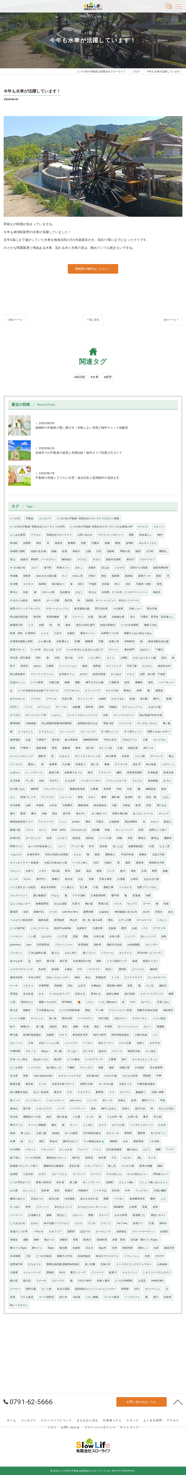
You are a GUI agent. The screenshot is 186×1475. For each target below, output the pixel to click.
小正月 (58, 633)
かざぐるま (117, 698)
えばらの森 (154, 707)
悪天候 (56, 739)
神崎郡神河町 (90, 739)
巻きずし (81, 813)
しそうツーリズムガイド (157, 1272)
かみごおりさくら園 (144, 657)
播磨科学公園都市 (54, 1165)
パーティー (16, 1215)
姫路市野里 (99, 674)
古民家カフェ (66, 674)
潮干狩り (41, 879)
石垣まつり (37, 1198)
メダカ (42, 870)
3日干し (14, 707)
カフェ (42, 829)
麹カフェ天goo (18, 1247)
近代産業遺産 (114, 1149)
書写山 (155, 838)
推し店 (112, 1165)
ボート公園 (52, 600)
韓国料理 (127, 1247)
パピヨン (127, 1157)
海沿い (109, 969)
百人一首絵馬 (41, 1092)
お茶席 (133, 1206)
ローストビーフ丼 (36, 715)
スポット (31, 1149)
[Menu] (179, 6)
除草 (139, 690)
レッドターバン (34, 772)
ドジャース (97, 1272)
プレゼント (16, 952)
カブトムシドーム (132, 707)
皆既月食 (168, 772)
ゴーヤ (146, 903)
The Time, (122, 1223)
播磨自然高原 (77, 788)
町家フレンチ (28, 797)
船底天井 (169, 1247)
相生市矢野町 (48, 887)
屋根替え (110, 854)
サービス (143, 526)
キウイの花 (111, 690)
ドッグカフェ (132, 1297)
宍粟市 (95, 543)
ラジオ (152, 1157)
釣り (117, 584)
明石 (41, 1141)
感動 (25, 1239)
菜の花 (69, 657)
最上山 (55, 952)
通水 (33, 813)
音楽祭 (76, 1247)
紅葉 (90, 616)
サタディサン (139, 1018)
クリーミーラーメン (42, 674)
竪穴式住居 (101, 608)
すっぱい (73, 1051)
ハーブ (61, 1108)
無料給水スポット (56, 1157)
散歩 (103, 575)
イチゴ (130, 674)
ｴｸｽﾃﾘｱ (159, 1256)
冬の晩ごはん (17, 788)
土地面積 (114, 821)
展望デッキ (144, 575)
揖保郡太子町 (156, 862)
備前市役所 (16, 977)
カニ (12, 797)
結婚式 (164, 1231)
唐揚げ (69, 1190)
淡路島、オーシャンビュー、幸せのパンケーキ (112, 600)
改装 (129, 985)
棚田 (119, 772)
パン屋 (32, 936)
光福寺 (50, 1034)
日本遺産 (70, 1198)
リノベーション (68, 666)
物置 (158, 1149)
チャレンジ (37, 1018)
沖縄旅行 (83, 1190)
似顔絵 (56, 1133)
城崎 (75, 1026)
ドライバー (104, 772)
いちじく (162, 920)
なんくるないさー (20, 903)
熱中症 (76, 1157)
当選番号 (67, 805)
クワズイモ (159, 928)
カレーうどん (59, 1174)
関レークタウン (19, 1305)
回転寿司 (168, 1010)
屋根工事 (108, 887)
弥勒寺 (27, 575)
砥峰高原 (43, 920)
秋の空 (90, 747)
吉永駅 (55, 969)
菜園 (107, 543)
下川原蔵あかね (45, 1010)
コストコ (117, 1051)
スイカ (118, 903)
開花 (87, 1010)
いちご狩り (95, 657)
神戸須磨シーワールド (56, 1223)
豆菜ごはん (163, 1002)
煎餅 (83, 543)
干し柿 (29, 780)
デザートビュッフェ (57, 608)
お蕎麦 (94, 788)
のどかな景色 (130, 1075)
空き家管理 (156, 1067)
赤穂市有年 (33, 854)
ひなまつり (34, 1264)
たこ (31, 1141)
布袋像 (14, 575)
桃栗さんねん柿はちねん (138, 633)
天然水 (159, 911)
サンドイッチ (85, 698)
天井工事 (132, 666)
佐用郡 (14, 1174)
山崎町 (102, 698)
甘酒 (151, 1223)
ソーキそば (100, 1190)
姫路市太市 (164, 666)
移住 (38, 543)
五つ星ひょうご (110, 731)
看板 (85, 936)
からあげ (116, 674)
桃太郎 (58, 1059)
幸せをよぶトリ (63, 1206)
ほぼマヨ (85, 1231)
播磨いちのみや (47, 1002)
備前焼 (154, 969)
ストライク (16, 764)
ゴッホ (89, 1116)
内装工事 (67, 698)
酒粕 (98, 961)
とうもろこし (25, 731)
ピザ (69, 1092)
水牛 (127, 1190)
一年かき (38, 1231)
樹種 (119, 838)
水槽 (12, 1141)
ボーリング (156, 756)
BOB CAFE (59, 829)
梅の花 (14, 1280)
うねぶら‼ (16, 854)
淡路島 (111, 551)
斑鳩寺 (140, 862)
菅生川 (53, 1141)
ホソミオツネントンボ (87, 756)
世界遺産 (83, 944)
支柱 (70, 985)
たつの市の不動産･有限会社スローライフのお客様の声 (101, 526)
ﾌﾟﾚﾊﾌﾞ (170, 1149)
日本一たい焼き (19, 1059)
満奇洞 (89, 707)
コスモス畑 (127, 1165)
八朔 (12, 1002)
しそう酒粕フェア (117, 961)
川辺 (98, 551)
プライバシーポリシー (110, 534)
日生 (129, 788)
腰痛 (48, 1215)
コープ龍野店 (46, 1297)
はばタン (145, 649)
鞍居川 (87, 1239)
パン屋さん (68, 887)
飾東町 (72, 543)
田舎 (25, 592)
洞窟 (101, 707)
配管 (23, 813)
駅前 (158, 575)
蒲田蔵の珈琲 (114, 985)
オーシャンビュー (128, 1026)
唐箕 (150, 682)
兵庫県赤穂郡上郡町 (21, 641)
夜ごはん (26, 1133)
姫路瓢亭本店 (137, 1198)
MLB (62, 1272)
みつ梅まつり (99, 813)
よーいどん (138, 969)
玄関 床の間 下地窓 (152, 674)
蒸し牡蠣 (90, 1264)
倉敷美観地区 (136, 846)
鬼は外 (102, 1247)
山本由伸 (162, 1264)
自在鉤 (129, 797)
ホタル (96, 559)
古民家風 (15, 805)
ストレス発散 (17, 1018)
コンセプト (45, 518)
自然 (64, 551)
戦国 (12, 747)
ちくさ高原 (16, 1067)
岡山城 (56, 870)
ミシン (63, 821)
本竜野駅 (44, 985)
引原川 (76, 903)
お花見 (142, 1280)
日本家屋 (15, 1256)
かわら (155, 821)
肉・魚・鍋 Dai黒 (93, 920)
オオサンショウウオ (69, 1075)
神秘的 (113, 707)
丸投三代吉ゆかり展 (55, 862)
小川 (80, 657)
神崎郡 (113, 1141)
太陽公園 (54, 682)
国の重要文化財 (19, 1092)
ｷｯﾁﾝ (133, 1002)
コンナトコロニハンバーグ (82, 715)
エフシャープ (92, 690)
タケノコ (31, 1051)
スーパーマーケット (143, 1231)
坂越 (165, 870)
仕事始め (96, 985)
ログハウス (58, 1280)
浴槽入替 (125, 1067)
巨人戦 (158, 1116)
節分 (54, 813)
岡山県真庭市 (17, 674)
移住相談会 (100, 805)
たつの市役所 (33, 1157)
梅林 (159, 1165)
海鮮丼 (97, 944)
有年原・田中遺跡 (20, 657)
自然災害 (133, 747)
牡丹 (91, 846)
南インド (15, 1100)
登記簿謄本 (131, 821)
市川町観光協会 (92, 1133)
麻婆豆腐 (15, 1084)
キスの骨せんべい (137, 1174)
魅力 (122, 870)
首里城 (136, 895)
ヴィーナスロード (124, 715)
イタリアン (84, 1092)
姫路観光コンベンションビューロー (95, 1288)
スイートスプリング (151, 993)
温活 (88, 870)
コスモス (28, 584)
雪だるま (162, 805)
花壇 (48, 838)
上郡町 (124, 657)
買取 (131, 534)
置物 (90, 1215)
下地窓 (92, 584)
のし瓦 (150, 985)
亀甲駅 (115, 895)
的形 (141, 829)
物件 (159, 534)
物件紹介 (67, 559)
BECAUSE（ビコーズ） (150, 952)
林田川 (130, 559)
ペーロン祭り (80, 862)
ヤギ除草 (118, 608)
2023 (96, 862)
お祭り (29, 870)
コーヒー (15, 1288)
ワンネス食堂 (111, 1297)
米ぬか (45, 1051)
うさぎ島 (154, 1141)
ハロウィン (168, 764)
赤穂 (44, 813)
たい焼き (151, 1051)
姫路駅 (116, 575)
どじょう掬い (126, 1182)
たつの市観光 (43, 1256)
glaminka (15, 944)
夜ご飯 (73, 1182)
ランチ (111, 870)
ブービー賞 (77, 846)
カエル (77, 854)
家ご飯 (40, 1026)
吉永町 (42, 969)
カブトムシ (44, 707)
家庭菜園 (41, 747)
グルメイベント (19, 895)
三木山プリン (129, 739)
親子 (155, 1297)
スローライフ (147, 559)
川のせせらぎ (78, 829)
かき (41, 993)
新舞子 (56, 879)
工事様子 (41, 739)
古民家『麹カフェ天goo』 (144, 1239)
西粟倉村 (101, 977)
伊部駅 (125, 1288)
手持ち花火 (110, 739)
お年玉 (53, 805)
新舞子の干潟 (64, 1256)
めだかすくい (158, 1133)
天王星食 (15, 780)
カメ (64, 575)
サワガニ (82, 559)
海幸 (93, 1108)
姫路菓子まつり (73, 772)
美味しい (143, 1247)
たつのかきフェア (59, 993)
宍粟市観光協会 (146, 1084)
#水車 (95, 377)
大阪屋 (14, 1272)
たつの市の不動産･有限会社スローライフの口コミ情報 (88, 518)
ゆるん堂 (78, 575)
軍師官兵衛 (133, 1051)
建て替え (15, 1157)
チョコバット (129, 1272)
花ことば (118, 846)
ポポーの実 (48, 592)
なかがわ (46, 936)
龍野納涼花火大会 (88, 723)
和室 (75, 1239)
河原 (56, 657)
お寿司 (134, 879)
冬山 (87, 977)
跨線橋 (58, 985)
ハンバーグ (71, 1043)
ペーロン (88, 1043)
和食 (107, 829)
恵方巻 (67, 813)
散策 (99, 870)
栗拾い (32, 764)
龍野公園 (31, 1288)
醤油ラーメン (87, 633)
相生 (133, 870)
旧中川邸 (103, 1018)
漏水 (12, 813)
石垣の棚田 (160, 1190)
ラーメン (114, 649)
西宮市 (24, 666)
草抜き (127, 690)
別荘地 (89, 838)
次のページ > (171, 319)
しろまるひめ (17, 1223)
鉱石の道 (54, 1198)
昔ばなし (62, 1215)
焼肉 (12, 1133)
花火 (132, 616)
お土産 (14, 1190)
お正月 (82, 985)
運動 (77, 682)
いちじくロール (40, 928)
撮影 (97, 854)
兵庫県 (27, 543)
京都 (91, 879)
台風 (119, 747)
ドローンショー (64, 944)
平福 (162, 1100)
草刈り (14, 592)
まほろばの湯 (151, 879)
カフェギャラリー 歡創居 (24, 862)
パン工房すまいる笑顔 (22, 887)
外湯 (85, 1026)
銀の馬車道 (71, 739)
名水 (170, 911)
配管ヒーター (150, 961)
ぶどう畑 (140, 756)
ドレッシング (67, 731)
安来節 (45, 1190)
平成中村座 (127, 854)
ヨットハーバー (124, 829)
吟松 (119, 788)
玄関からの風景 (139, 567)
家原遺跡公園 (81, 608)
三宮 (28, 1256)
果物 (106, 764)
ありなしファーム (143, 813)
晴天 (90, 772)
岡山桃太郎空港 (19, 616)
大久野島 (15, 1149)
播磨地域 (83, 805)
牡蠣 (77, 641)
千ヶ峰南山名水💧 (93, 1141)
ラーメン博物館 (37, 1124)
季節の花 (125, 551)
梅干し (157, 698)
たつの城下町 (17, 928)
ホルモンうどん (148, 543)
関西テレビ (16, 846)
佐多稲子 (82, 928)
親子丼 (27, 1108)
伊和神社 (67, 1002)
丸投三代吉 (158, 854)
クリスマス (47, 797)
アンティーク (46, 821)
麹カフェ (37, 1247)
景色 (159, 584)
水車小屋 (114, 936)
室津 (67, 870)
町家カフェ (63, 567)
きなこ (79, 592)
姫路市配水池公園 (158, 641)
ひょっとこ (29, 1190)
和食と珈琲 (103, 1280)
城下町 (47, 567)
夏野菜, (100, 1092)
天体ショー (135, 608)
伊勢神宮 (130, 641)
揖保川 (76, 551)
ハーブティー (77, 1108)
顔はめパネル (41, 1059)
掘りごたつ (89, 952)
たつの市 (15, 518)
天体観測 (153, 772)
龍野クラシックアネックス (25, 608)
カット (74, 1124)
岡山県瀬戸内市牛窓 (150, 715)
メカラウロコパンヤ (21, 969)
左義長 (71, 633)
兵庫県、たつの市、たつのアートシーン (124, 592)
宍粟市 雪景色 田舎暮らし (157, 616)
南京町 (29, 1084)
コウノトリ (42, 1206)
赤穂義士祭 (118, 616)
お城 (134, 928)
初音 (56, 1190)
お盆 (28, 739)
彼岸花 (89, 1157)
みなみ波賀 (60, 903)
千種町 (71, 1067)
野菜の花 (103, 903)
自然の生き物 (38, 551)
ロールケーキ (144, 920)
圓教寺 (168, 838)
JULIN (145, 911)
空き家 (14, 1075)
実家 (25, 1075)
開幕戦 (50, 1272)
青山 (171, 756)
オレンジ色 (105, 747)
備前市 (42, 756)
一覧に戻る (93, 319)
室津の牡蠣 (145, 1165)
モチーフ (104, 1215)
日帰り (126, 1108)
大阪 (114, 805)
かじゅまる (65, 1149)
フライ (29, 829)
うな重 (76, 1116)
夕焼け (92, 575)
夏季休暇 (88, 911)
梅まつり (49, 1239)
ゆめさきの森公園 (46, 575)
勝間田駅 (15, 723)
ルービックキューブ (21, 756)
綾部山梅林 (112, 993)
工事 (145, 739)
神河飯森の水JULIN (126, 911)
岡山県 (102, 616)
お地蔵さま (34, 1215)
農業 (103, 797)
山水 (125, 1141)
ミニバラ (92, 1100)
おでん (167, 780)
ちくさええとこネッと (145, 1059)
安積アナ (138, 1223)
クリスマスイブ (133, 977)
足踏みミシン (17, 682)
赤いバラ (108, 1100)
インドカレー (33, 1100)
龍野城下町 (16, 1264)
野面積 (147, 1075)
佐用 (133, 1100)
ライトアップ (113, 666)
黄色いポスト (158, 1215)
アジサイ (36, 698)
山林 (28, 805)
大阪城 (112, 928)
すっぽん (15, 1206)
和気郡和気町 (134, 772)
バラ (144, 928)
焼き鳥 (60, 1182)
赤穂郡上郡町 (17, 551)
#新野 (108, 377)
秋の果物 (111, 756)
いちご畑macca (108, 1002)
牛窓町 (108, 1026)
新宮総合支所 (80, 1034)
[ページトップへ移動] (178, 1401)
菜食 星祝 (118, 1239)
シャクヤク (34, 1067)
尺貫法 (100, 821)
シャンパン (65, 797)
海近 (96, 1026)
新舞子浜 (39, 911)
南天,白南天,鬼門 (85, 625)
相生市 (37, 600)
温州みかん (27, 1002)
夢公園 (14, 1034)
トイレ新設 (159, 1018)
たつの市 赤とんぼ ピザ (46, 649)
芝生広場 (74, 1165)
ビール (42, 1084)
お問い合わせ (85, 534)
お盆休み (104, 911)
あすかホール (17, 698)
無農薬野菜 (42, 903)
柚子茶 (64, 961)
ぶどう (146, 1149)
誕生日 (102, 1051)
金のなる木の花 (89, 1198)
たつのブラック (94, 1059)
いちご (90, 1002)
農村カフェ (148, 1100)
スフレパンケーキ (116, 780)
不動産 (29, 518)
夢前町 (128, 1133)
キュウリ (132, 903)
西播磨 (160, 1026)
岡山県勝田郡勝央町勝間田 (57, 723)
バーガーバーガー (91, 780)
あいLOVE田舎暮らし (40, 846)
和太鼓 (14, 1116)
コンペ (62, 846)
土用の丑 (132, 1116)
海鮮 (111, 1067)
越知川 (163, 985)
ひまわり (64, 756)
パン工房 (62, 936)
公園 (88, 551)
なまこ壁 (164, 846)
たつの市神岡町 (124, 1280)
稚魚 (110, 920)
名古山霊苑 (63, 1288)
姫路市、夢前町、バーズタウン (38, 559)
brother (76, 821)
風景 (127, 862)
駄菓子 (113, 1272)
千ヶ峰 (99, 1010)
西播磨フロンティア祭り (24, 1165)
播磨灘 (89, 641)
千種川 (159, 649)
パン (155, 1034)
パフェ (97, 1149)
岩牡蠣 (96, 829)
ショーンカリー (55, 1100)
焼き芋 (137, 764)
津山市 (73, 920)
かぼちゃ (15, 772)
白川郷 (66, 764)
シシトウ (130, 936)
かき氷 (162, 1124)
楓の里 (89, 903)
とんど (45, 633)
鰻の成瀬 (62, 1116)
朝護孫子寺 (16, 625)
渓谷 (127, 584)
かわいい (78, 1215)
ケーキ (14, 985)
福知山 (14, 1108)
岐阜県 (53, 764)
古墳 (105, 715)
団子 (12, 666)
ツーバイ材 (105, 838)
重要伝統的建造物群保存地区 (62, 1264)
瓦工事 (84, 887)
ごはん (165, 797)
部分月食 (152, 608)
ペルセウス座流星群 (21, 920)
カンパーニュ (152, 1288)
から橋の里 (44, 641)
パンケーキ (125, 723)
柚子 (38, 961)
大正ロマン (120, 1018)
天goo (51, 1247)
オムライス (125, 952)
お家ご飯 (41, 1133)
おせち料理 (120, 1215)
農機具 (139, 682)
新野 (154, 870)
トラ (30, 625)
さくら (111, 657)
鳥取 (100, 1067)
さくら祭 (46, 1288)
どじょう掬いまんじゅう (154, 1182)
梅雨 (137, 551)
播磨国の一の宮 (32, 1116)
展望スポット (17, 649)
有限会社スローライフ (59, 534)
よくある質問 (17, 534)
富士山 (92, 592)
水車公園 (99, 936)
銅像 (67, 682)
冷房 (25, 911)
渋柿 (41, 780)
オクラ (102, 1124)
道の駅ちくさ (54, 1067)
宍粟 (100, 641)
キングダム (159, 739)
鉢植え (122, 1100)
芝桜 (12, 1297)
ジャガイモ (125, 887)
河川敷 (14, 584)
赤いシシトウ (148, 936)
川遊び (108, 862)
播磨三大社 (150, 625)
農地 (117, 543)
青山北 (14, 1010)
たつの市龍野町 (130, 625)
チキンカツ (47, 1149)
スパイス (96, 1174)
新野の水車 (86, 1084)
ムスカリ (62, 838)
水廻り (140, 1043)
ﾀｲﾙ (80, 969)
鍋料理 (35, 788)
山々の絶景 (71, 1133)
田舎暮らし (145, 534)
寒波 (67, 625)
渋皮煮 (125, 756)
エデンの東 (124, 920)
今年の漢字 (34, 977)
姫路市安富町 (113, 559)
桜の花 (27, 1280)
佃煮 (163, 936)
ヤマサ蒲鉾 (79, 895)
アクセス (36, 534)
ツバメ (28, 707)
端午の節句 (99, 1034)
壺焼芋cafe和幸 (62, 928)
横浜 (53, 1124)
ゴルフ (35, 567)
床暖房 (64, 1239)
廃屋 (105, 1198)
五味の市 (105, 1264)
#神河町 (80, 377)
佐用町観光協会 (32, 1034)
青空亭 (37, 616)
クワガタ (15, 715)
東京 (145, 1116)
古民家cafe (92, 1075)
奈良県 (107, 788)
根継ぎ (27, 1010)
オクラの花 (118, 1124)
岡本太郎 (67, 1018)
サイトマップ (129, 1427)
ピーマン (125, 1092)
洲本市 (163, 1223)
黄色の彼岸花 (43, 1182)
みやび (84, 674)
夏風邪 (14, 911)
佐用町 (130, 543)
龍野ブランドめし (147, 887)
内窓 (147, 1256)
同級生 (14, 1239)
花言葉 (103, 846)
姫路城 (129, 575)
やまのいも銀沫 (19, 600)
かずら (42, 1174)
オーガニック (103, 1231)
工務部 (50, 666)
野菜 (54, 747)
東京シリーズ (78, 1272)
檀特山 (163, 551)
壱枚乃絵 (108, 723)
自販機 (76, 707)
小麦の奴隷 (141, 1034)
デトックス (86, 1067)
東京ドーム (16, 1124)
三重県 (112, 1059)
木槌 (41, 625)
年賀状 (40, 805)
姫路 (134, 961)
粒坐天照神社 (107, 625)
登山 (12, 559)
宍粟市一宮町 (143, 584)
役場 (132, 698)
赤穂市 (92, 567)
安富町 (167, 1297)
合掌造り (81, 764)
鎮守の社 (140, 1108)
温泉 (78, 870)
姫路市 (59, 543)
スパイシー (79, 1174)
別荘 (163, 657)
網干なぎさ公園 (94, 682)
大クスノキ (112, 1133)
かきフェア (55, 1231)
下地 (95, 887)
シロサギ (119, 567)
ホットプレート (91, 1182)
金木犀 (102, 1157)
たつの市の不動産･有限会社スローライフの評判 (37, 526)
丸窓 (156, 1247)
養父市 (58, 1092)
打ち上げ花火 (166, 1108)
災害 (148, 805)
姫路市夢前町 (161, 567)
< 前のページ (14, 319)
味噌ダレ (26, 1026)
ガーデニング (33, 838)
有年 (38, 657)
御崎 (36, 1239)
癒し (140, 1157)
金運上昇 (114, 641)
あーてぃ (146, 1002)
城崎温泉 (151, 788)
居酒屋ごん (138, 1215)
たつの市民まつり (20, 1182)
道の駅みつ (58, 584)
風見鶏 (68, 600)
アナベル (51, 698)
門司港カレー (160, 1174)
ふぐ (163, 1198)
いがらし (56, 715)
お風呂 (68, 969)
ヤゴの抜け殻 (17, 567)
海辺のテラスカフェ (107, 1256)
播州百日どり (70, 1141)
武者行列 (15, 838)
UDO (137, 1288)
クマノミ (106, 1223)
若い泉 (53, 1018)
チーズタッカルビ (147, 723)
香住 (64, 1026)
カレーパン (16, 1043)
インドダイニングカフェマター (134, 1264)
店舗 (75, 936)
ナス (111, 1092)
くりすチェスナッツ (141, 1124)
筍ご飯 (58, 1051)
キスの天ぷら (114, 1174)
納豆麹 (63, 1247)
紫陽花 (159, 690)
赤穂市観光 (84, 1256)
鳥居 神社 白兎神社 (22, 633)
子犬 (113, 1157)
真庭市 (157, 592)
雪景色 (14, 993)
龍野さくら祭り (158, 829)
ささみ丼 (70, 780)
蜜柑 (171, 993)
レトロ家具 (37, 682)
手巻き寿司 (105, 879)
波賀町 (110, 1182)
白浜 (80, 879)
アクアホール (71, 690)
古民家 (106, 584)
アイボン (119, 1198)
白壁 (151, 846)
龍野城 (97, 666)
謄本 (88, 821)
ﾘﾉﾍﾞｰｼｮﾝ (61, 707)
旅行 (124, 1059)
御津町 (42, 584)
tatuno (37, 666)
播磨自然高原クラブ (21, 821)
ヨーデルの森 (106, 1084)
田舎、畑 (151, 797)
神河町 (14, 543)
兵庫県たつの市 (110, 633)
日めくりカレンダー (57, 977)
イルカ (78, 1223)
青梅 (168, 698)
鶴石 (48, 1116)
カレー (147, 1026)
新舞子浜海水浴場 (147, 1010)
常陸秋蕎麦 (52, 616)
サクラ (63, 1034)
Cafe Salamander (43, 1075)
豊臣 (123, 928)
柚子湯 (50, 961)
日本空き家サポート (63, 1084)
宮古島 (116, 1190)
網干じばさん (109, 1108)
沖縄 (148, 895)
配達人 (168, 821)
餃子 (12, 1026)
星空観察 (59, 920)
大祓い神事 (157, 1092)
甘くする (88, 1051)
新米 (78, 747)
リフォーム (107, 952)
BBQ (80, 584)
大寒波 (126, 805)
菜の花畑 (130, 993)
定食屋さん (62, 641)
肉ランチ (149, 747)
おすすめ (155, 1043)
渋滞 (114, 1247)
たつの (53, 911)
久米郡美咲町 (98, 895)
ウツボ (91, 1223)
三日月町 (28, 1174)
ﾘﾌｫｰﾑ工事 (125, 1043)
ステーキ (41, 1280)
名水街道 (28, 993)
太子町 (150, 551)
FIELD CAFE (84, 1280)
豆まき (89, 1247)
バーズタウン (85, 1018)
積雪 (137, 805)
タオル (27, 879)
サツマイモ (121, 764)
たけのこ (147, 666)
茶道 (144, 1206)
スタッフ (159, 526)
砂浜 (127, 682)
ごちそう (28, 985)
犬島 (30, 1043)
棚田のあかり (17, 1198)
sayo (28, 944)
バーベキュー (166, 682)
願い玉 (95, 764)
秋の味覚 (151, 764)
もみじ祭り (71, 952)
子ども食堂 (27, 1297)
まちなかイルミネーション (93, 1206)
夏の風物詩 (39, 895)
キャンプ (164, 813)
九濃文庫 (98, 928)
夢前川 (142, 838)
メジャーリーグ (32, 1272)
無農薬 (66, 747)
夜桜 (84, 666)
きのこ (79, 567)
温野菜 (71, 1231)
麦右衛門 (129, 649)
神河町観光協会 (120, 1034)
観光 (163, 788)
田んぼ (105, 567)
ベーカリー (16, 936)
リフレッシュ (131, 1256)
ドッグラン (141, 1190)
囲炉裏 (116, 797)
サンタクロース (156, 977)
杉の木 (63, 1297)
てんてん (137, 780)
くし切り (88, 1124)
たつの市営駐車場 (69, 1010)
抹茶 (155, 1206)
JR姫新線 (31, 723)
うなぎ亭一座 (114, 1116)
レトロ (14, 879)
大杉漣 (76, 1297)
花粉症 (53, 1026)
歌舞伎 (143, 854)
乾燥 (166, 903)
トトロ (115, 977)
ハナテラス (93, 969)
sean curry (75, 1100)
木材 (129, 838)
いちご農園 (92, 1297)
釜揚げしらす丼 (19, 1231)
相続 (77, 977)
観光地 (76, 838)
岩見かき (80, 993)
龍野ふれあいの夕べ (158, 731)
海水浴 (69, 879)
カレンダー (151, 944)
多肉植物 (153, 780)
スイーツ (78, 616)
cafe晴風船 (133, 944)
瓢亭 (152, 1198)
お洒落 (121, 879)
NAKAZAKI (157, 1280)
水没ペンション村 (49, 1043)
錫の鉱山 (132, 1149)
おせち (35, 1223)
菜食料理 (102, 1239)
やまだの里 (110, 1075)
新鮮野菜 (138, 1141)
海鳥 (80, 797)
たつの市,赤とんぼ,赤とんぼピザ (85, 649)
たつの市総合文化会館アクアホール (38, 690)
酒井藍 (122, 969)
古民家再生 (43, 944)
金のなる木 (16, 961)
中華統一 (26, 747)
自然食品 (122, 1231)
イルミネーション (54, 788)
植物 (53, 551)
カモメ (92, 797)
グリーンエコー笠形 (120, 1010)
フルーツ (83, 1149)
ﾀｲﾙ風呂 (139, 1067)
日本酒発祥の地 (82, 961)
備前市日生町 (114, 944)
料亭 (28, 1206)
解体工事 (54, 772)
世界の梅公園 (119, 813)
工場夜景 (114, 682)
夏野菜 (141, 1133)
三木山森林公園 (37, 952)
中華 (158, 1075)
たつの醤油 (73, 1059)
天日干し (54, 780)
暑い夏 (167, 723)
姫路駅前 (119, 1206)
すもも (55, 895)
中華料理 (15, 1051)
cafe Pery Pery (70, 911)
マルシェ (15, 870)
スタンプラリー (94, 1165)
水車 (143, 870)
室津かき (96, 993)
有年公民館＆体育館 (56, 854)
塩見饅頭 (65, 592)
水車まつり (125, 1084)
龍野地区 (15, 739)
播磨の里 (15, 829)
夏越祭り (141, 1092)
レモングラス (43, 1108)
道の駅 (144, 698)
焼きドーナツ (106, 1043)
